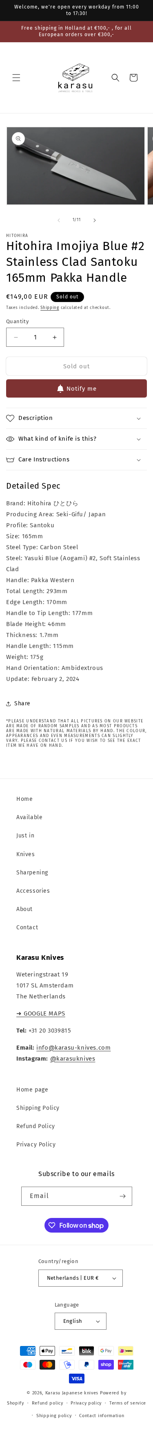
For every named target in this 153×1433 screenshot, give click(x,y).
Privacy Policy (35, 1144)
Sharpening (32, 872)
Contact (27, 927)
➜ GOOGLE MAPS (40, 1013)
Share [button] (22, 703)
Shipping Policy (38, 1108)
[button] (16, 78)
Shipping (49, 307)
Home (24, 799)
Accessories (33, 890)
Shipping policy (54, 1415)
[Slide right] (95, 220)
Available (29, 817)
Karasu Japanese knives (72, 1393)
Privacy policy (86, 1403)
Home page (32, 1089)
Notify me (82, 388)
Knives (25, 854)
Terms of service (127, 1403)
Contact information (101, 1415)
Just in (25, 835)
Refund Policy (35, 1126)
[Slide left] (59, 220)
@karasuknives (72, 1058)
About (24, 909)
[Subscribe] (123, 1196)
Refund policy (47, 1403)
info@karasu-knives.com (73, 1047)
